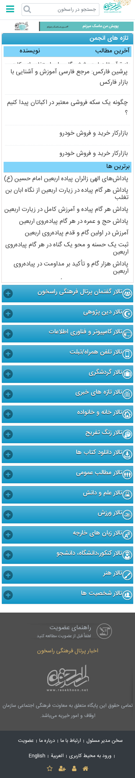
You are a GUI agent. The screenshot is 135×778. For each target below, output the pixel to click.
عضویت (26, 741)
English (37, 756)
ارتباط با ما (70, 741)
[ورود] (74, 769)
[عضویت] (62, 769)
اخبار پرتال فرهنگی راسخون (67, 651)
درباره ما (47, 741)
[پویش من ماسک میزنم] (67, 26)
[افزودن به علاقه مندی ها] (49, 769)
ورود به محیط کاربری (90, 756)
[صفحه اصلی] (85, 769)
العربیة (57, 756)
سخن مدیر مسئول (104, 741)
